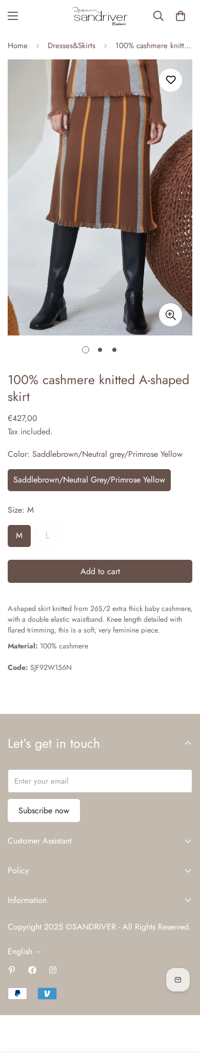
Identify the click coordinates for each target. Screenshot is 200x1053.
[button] (180, 16)
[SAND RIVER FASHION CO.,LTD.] (100, 16)
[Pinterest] (12, 970)
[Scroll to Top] (181, 998)
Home (18, 45)
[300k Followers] (32, 970)
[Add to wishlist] (170, 80)
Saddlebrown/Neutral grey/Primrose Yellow (89, 480)
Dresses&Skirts (71, 45)
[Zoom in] (170, 314)
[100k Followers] (53, 970)
